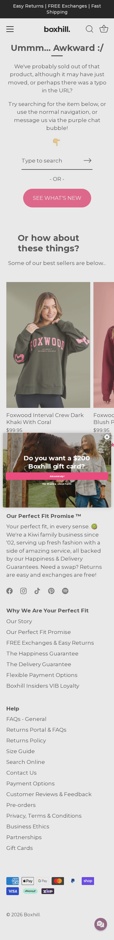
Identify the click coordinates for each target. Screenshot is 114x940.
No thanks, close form (56, 483)
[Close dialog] (107, 436)
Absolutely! (57, 476)
